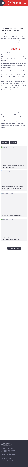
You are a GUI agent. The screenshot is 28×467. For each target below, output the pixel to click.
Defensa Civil (4, 142)
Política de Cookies (7, 458)
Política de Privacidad (7, 460)
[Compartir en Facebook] (9, 49)
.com (8, 454)
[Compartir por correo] (19, 49)
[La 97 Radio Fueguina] (14, 3)
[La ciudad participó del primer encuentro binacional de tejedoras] (14, 230)
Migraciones (13, 142)
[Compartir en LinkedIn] (14, 49)
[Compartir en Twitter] (11, 49)
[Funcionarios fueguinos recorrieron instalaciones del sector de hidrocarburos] (14, 205)
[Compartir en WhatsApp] (16, 49)
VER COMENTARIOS (14, 248)
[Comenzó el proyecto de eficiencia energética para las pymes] (14, 157)
